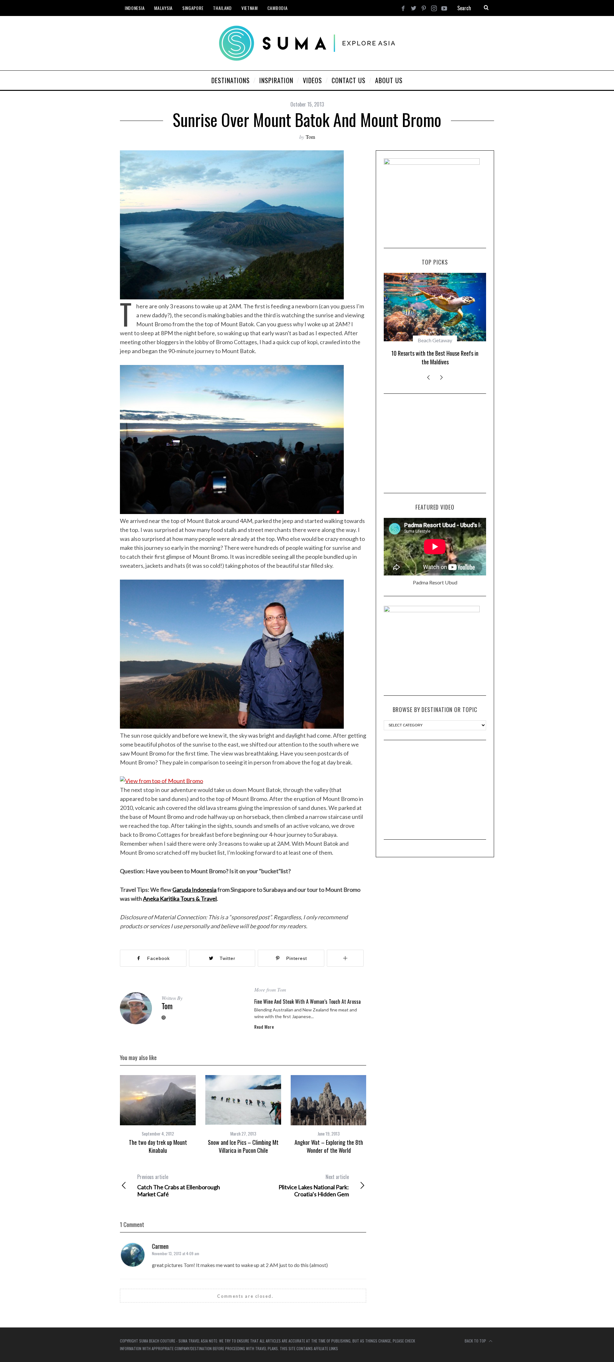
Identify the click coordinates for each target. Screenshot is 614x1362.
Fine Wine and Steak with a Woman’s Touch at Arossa (307, 1001)
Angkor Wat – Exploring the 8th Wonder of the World (329, 1146)
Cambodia (277, 7)
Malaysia (163, 7)
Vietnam (249, 7)
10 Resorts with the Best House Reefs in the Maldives (434, 357)
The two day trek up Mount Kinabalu (158, 1146)
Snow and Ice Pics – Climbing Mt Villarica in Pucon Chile (243, 1146)
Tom (310, 136)
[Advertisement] (435, 443)
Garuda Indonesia (194, 889)
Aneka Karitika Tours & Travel (180, 898)
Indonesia (135, 7)
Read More (264, 1027)
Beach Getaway (435, 340)
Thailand (222, 7)
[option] (158, 1114)
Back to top (476, 1340)
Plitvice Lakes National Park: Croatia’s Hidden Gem (314, 1185)
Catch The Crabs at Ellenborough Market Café (178, 1185)
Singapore (192, 7)
